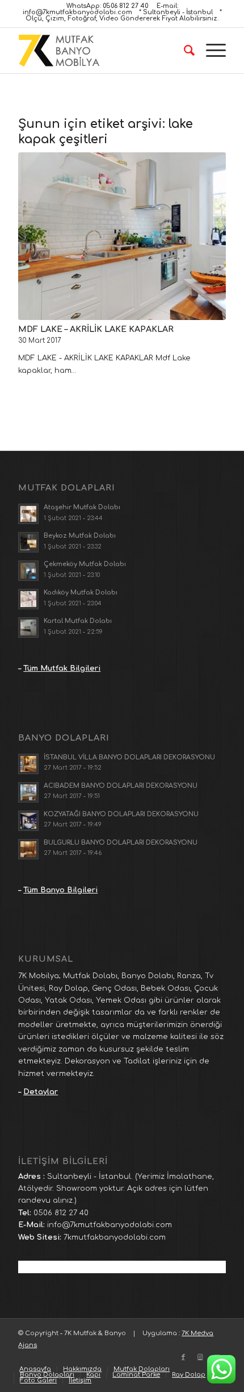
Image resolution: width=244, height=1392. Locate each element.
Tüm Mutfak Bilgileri (61, 668)
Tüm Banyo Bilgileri (60, 890)
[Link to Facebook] (183, 1357)
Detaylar (40, 1092)
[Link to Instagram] (200, 1357)
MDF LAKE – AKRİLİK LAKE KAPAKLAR (96, 329)
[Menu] (210, 50)
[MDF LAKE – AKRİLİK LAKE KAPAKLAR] (122, 236)
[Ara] (184, 50)
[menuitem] (184, 50)
